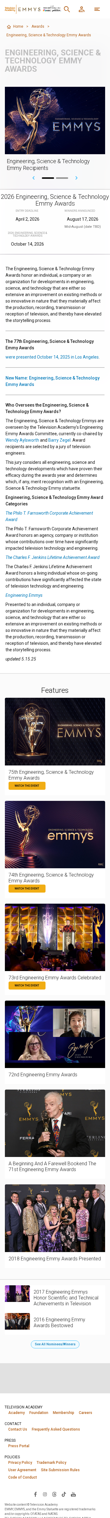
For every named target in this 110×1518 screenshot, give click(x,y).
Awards (37, 26)
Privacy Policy (20, 1462)
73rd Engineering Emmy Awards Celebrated (55, 978)
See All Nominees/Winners (55, 1344)
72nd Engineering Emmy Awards (43, 1075)
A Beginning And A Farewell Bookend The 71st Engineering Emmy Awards (52, 1166)
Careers (85, 1413)
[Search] (67, 9)
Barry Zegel (59, 440)
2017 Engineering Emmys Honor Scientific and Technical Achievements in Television (66, 1298)
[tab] (48, 178)
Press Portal (18, 1446)
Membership (63, 1413)
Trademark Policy (51, 1462)
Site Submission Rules (60, 1470)
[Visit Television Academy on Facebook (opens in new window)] (35, 1494)
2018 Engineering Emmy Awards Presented (55, 1259)
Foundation (38, 1413)
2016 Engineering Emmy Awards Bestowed (59, 1322)
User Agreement (22, 1470)
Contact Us (17, 1429)
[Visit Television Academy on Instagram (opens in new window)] (45, 1494)
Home (18, 26)
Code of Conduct (22, 1477)
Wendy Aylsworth (22, 440)
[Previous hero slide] (33, 177)
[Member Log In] (81, 9)
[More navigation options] (97, 9)
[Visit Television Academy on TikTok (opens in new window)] (64, 1494)
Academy (16, 1413)
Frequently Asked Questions (56, 1429)
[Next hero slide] (76, 177)
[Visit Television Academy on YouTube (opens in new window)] (73, 1494)
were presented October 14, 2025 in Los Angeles (52, 357)
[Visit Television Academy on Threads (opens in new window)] (54, 1494)
